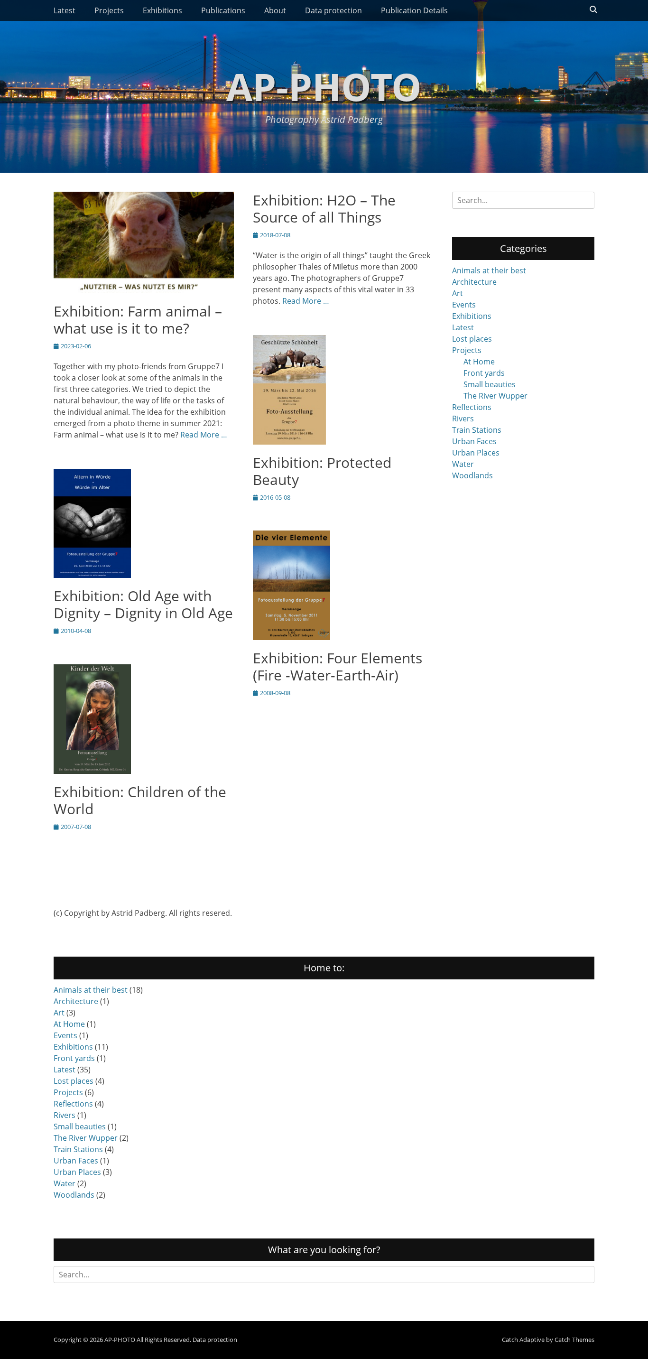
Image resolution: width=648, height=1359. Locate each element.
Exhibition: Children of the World (140, 800)
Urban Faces (474, 441)
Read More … (203, 434)
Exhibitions (162, 10)
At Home (479, 361)
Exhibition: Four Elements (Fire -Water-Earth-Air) (337, 666)
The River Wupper (495, 396)
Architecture (474, 282)
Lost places (472, 339)
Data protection (333, 10)
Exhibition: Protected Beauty (322, 471)
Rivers (463, 418)
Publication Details (414, 10)
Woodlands (472, 475)
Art (457, 293)
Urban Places (476, 452)
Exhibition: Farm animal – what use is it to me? (138, 319)
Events (464, 304)
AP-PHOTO (324, 86)
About (275, 10)
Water (463, 464)
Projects (109, 10)
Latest (64, 10)
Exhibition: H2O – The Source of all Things (324, 208)
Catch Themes (574, 1339)
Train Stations (476, 430)
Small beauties (489, 384)
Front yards (484, 373)
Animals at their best (489, 270)
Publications (223, 10)
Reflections (471, 407)
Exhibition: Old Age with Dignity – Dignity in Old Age (143, 604)
